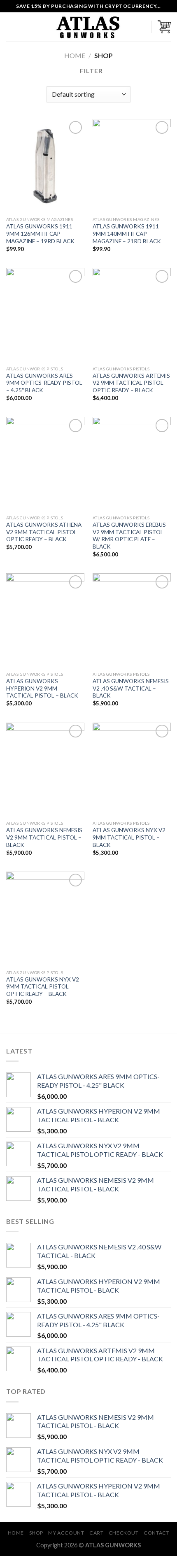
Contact (156, 1533)
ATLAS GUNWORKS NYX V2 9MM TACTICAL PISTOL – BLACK (129, 837)
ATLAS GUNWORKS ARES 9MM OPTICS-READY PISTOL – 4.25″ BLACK (44, 382)
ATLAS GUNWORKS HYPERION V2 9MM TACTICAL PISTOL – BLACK (42, 688)
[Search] (142, 27)
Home (74, 55)
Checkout (124, 1533)
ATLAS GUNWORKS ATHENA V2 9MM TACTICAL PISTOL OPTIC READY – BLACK (44, 531)
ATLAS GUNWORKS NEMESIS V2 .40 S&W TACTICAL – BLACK (131, 688)
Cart (96, 1533)
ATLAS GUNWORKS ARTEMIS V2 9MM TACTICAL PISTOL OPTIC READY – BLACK (131, 382)
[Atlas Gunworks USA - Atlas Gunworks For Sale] (89, 27)
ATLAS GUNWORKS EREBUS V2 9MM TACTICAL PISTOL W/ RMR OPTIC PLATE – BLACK (129, 535)
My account (66, 1533)
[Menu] (11, 26)
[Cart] (164, 26)
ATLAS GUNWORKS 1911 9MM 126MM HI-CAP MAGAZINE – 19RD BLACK (40, 233)
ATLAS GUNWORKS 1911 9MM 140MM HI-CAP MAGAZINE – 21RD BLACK (127, 233)
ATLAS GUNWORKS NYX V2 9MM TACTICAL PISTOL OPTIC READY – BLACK (42, 986)
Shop (36, 1533)
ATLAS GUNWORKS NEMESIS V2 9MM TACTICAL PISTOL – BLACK (44, 837)
